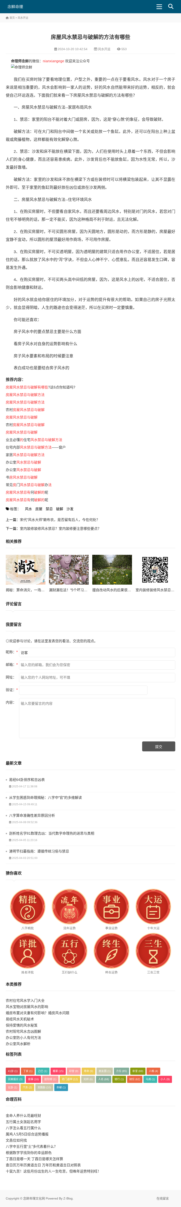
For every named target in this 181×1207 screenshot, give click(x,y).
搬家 (58, 1071)
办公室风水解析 (18, 1044)
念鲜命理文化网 (34, 1198)
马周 (150, 1079)
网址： (11, 677)
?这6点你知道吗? (40, 387)
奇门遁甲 (70, 1079)
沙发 (70, 509)
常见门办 (29, 485)
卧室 (137, 1071)
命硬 (61, 1087)
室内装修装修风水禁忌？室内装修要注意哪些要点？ (60, 529)
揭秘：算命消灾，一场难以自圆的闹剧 (36, 590)
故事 (33, 1079)
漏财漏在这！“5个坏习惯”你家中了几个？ (81, 590)
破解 (59, 509)
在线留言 (162, 1198)
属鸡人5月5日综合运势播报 (27, 1134)
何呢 (27, 492)
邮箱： (12, 665)
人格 (153, 1071)
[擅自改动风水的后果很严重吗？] (112, 570)
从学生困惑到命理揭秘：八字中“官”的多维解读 (45, 798)
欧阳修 (50, 1079)
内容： (11, 702)
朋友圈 (105, 1071)
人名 (103, 1079)
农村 (25, 410)
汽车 (27, 1087)
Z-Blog (68, 1198)
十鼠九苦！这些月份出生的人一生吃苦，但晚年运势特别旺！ (53, 1171)
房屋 (38, 509)
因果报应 (15, 1079)
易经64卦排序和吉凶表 (27, 780)
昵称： (12, 652)
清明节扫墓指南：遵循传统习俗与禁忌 (39, 851)
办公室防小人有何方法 (23, 1038)
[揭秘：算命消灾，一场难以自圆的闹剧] (25, 570)
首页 (12, 17)
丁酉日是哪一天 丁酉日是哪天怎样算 (34, 1159)
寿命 (88, 1071)
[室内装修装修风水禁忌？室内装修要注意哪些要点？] (155, 570)
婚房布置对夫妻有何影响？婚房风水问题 (37, 1013)
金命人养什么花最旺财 (23, 1116)
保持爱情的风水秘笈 (22, 1025)
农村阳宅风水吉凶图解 (23, 1031)
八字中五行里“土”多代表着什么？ (31, 1146)
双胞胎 (44, 1087)
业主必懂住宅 (34, 440)
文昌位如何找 (16, 1140)
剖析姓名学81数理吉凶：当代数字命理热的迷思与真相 (51, 833)
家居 (25, 455)
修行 (119, 1079)
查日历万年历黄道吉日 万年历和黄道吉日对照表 (43, 1165)
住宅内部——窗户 (36, 447)
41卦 (13, 1071)
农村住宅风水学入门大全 (25, 1000)
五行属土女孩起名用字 (23, 1122)
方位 (121, 1071)
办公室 (23, 462)
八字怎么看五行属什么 (23, 1128)
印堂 (73, 1071)
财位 (134, 1079)
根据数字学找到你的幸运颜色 (29, 1153)
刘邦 (88, 1079)
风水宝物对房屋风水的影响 (27, 1007)
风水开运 (23, 17)
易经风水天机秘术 (20, 1019)
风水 (28, 509)
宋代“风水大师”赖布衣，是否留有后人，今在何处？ (60, 520)
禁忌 (49, 509)
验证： (12, 690)
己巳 (42, 1071)
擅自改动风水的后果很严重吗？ (117, 590)
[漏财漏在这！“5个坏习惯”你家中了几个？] (69, 570)
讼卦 (12, 1087)
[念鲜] (21, 6)
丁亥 (27, 1071)
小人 (165, 1079)
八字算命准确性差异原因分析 (32, 815)
